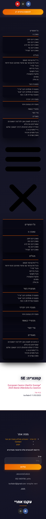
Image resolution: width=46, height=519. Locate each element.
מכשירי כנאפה (33, 109)
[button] (23, 178)
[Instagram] (23, 4)
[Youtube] (17, 4)
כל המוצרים (34, 31)
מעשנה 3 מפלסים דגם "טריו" (27, 89)
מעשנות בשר (33, 84)
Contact (18, 442)
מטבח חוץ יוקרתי (32, 99)
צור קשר (35, 113)
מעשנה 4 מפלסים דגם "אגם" (28, 92)
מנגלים (35, 55)
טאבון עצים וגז (33, 135)
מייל (39, 456)
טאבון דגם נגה (33, 48)
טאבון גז (35, 34)
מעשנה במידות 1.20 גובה (29, 95)
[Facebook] (28, 4)
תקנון (18, 444)
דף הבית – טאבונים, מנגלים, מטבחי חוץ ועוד (20, 439)
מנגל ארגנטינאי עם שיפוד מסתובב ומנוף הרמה (21, 63)
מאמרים (35, 116)
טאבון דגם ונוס (33, 42)
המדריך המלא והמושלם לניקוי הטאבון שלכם (22, 127)
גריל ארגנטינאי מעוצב (30, 60)
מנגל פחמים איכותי (31, 132)
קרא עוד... (37, 392)
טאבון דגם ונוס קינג (31, 45)
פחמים (36, 77)
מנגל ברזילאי (33, 68)
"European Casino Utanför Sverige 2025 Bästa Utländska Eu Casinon (24, 386)
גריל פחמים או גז (32, 130)
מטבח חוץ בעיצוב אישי (30, 104)
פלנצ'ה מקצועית (32, 74)
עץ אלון (35, 79)
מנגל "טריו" (34, 66)
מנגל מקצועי (33, 71)
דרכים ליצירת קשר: (23, 474)
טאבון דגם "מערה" (31, 50)
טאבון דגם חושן (32, 39)
